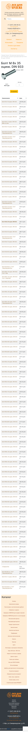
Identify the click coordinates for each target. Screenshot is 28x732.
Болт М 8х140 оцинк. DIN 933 (9, 261)
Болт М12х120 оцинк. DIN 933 (9, 406)
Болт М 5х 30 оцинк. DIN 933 (9, 116)
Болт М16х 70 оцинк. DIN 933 (9, 476)
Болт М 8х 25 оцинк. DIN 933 (9, 211)
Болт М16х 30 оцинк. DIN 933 (9, 451)
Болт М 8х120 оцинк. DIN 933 (9, 256)
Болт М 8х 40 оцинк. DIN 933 (9, 226)
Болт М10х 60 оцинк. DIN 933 (9, 311)
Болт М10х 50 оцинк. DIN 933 (9, 306)
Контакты (14, 48)
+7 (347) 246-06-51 (14, 25)
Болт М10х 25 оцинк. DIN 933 (9, 281)
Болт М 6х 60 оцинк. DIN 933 (9, 166)
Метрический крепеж (15, 55)
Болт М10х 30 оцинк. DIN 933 (9, 286)
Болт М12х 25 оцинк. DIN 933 (9, 361)
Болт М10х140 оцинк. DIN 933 (9, 341)
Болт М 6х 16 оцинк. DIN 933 (9, 126)
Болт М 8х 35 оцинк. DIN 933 (9, 221)
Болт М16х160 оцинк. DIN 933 (9, 501)
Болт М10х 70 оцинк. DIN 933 (9, 316)
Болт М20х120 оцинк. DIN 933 (9, 551)
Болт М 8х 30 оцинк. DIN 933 (9, 216)
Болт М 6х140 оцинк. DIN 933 (9, 191)
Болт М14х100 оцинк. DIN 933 (9, 446)
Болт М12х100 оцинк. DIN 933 (9, 401)
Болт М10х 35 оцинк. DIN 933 (9, 291)
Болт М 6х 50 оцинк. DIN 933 (9, 161)
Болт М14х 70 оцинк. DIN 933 (9, 436)
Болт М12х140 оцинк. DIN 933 (9, 411)
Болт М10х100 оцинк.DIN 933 (9, 331)
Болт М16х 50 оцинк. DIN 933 (9, 466)
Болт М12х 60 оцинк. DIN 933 (9, 386)
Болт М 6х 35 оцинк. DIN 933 (9, 146)
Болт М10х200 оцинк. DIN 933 (9, 351)
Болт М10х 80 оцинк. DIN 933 (9, 321)
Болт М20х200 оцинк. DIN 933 (9, 561)
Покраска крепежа (14, 704)
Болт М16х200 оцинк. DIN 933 (9, 506)
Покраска (20, 42)
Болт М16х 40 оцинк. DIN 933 (9, 461)
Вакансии (14, 706)
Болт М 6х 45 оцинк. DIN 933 (9, 156)
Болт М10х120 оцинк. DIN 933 (9, 336)
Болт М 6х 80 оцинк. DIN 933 (9, 176)
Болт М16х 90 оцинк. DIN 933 (9, 486)
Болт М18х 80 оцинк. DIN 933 (9, 511)
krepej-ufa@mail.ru (14, 28)
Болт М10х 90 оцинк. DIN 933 (9, 326)
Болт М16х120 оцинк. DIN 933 (9, 496)
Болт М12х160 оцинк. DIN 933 (9, 416)
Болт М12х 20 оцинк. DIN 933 (9, 356)
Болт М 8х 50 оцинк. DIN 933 (9, 231)
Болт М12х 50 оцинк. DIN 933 (9, 381)
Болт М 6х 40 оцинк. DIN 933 (9, 151)
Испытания (8, 42)
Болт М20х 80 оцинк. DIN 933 (9, 541)
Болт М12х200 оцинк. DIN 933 (9, 421)
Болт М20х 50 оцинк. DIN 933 (9, 526)
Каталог (9, 39)
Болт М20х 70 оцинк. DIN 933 (9, 536)
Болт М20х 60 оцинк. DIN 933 (9, 531)
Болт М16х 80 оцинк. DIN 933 (9, 481)
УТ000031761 (5, 566)
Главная (3, 55)
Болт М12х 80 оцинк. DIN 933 (9, 396)
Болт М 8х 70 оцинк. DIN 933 (9, 241)
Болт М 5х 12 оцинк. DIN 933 (9, 576)
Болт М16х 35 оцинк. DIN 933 (9, 456)
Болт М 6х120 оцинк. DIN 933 (9, 186)
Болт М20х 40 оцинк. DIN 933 (9, 521)
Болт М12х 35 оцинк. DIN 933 (9, 371)
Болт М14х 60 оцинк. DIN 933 (9, 431)
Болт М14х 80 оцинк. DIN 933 (9, 441)
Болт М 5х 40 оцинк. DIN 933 (9, 581)
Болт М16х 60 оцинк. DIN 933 (9, 471)
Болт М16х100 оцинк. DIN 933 (9, 491)
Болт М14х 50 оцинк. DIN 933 (9, 426)
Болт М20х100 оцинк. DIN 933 (9, 546)
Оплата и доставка (14, 45)
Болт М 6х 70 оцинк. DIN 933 (9, 171)
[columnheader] (10, 98)
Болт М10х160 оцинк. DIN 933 (9, 346)
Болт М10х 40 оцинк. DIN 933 (9, 296)
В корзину (14, 91)
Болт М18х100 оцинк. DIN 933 (9, 516)
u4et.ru (8, 728)
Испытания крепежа (14, 703)
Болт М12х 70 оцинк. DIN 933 (9, 391)
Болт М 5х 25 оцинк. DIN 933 (9, 111)
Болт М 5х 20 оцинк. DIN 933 (9, 106)
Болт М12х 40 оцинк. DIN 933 (9, 376)
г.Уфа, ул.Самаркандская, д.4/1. (14, 723)
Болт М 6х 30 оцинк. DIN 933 (9, 141)
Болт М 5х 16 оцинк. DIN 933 (9, 101)
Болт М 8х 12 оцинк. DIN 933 (9, 196)
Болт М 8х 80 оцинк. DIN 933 (9, 246)
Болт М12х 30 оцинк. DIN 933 (9, 366)
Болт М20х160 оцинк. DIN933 (9, 556)
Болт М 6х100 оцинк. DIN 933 (9, 181)
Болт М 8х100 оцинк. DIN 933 (9, 251)
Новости (19, 39)
